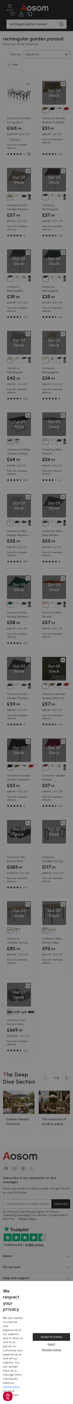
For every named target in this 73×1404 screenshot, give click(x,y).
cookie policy (11, 1387)
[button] (8, 1396)
